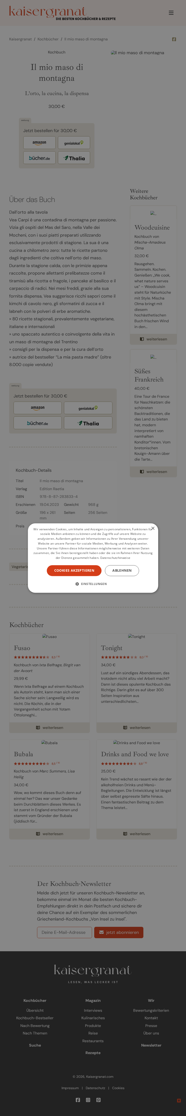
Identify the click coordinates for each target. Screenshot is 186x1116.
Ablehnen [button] (122, 570)
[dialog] (93, 558)
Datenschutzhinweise (115, 558)
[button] (93, 584)
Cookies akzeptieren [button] (74, 570)
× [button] (153, 528)
